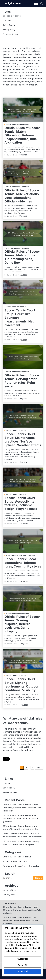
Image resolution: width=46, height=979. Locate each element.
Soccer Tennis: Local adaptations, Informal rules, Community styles (22, 562)
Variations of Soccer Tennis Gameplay (20, 555)
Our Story (7, 20)
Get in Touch (9, 25)
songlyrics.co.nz (12, 3)
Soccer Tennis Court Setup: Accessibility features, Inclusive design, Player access (20, 503)
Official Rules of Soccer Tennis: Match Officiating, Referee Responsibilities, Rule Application (22, 135)
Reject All (22, 965)
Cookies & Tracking (12, 15)
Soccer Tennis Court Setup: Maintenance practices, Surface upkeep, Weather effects (22, 439)
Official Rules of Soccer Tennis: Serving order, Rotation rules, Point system (22, 380)
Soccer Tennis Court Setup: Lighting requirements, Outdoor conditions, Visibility (21, 684)
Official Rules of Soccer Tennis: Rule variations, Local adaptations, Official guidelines (22, 195)
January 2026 (9, 894)
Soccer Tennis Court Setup (16, 430)
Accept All (22, 971)
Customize (22, 958)
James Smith (12, 155)
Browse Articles (10, 792)
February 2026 (9, 890)
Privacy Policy (9, 29)
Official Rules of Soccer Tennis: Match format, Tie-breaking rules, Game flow (22, 257)
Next (39, 767)
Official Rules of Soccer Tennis (17, 124)
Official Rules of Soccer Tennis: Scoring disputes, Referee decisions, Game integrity (22, 624)
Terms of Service (11, 34)
